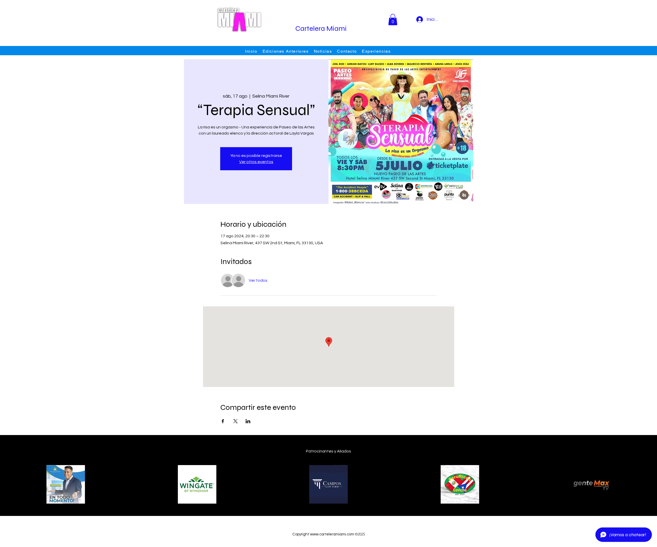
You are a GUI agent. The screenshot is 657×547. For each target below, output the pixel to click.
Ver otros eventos (256, 162)
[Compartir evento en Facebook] (222, 421)
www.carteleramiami (328, 534)
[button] (393, 19)
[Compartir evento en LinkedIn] (248, 421)
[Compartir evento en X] (235, 421)
